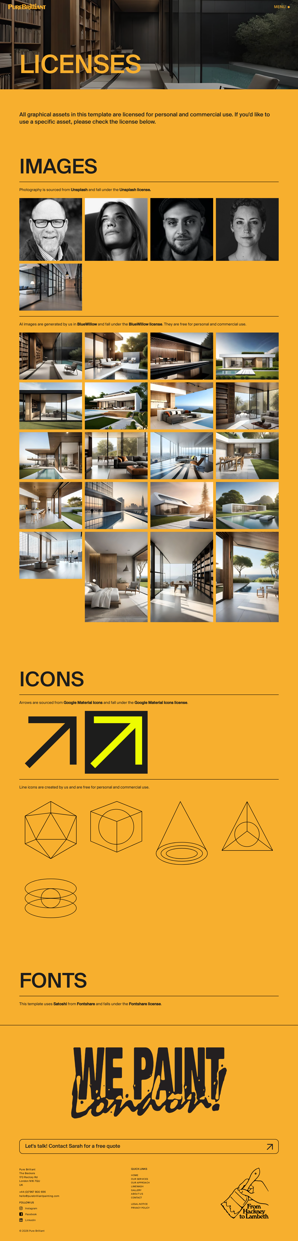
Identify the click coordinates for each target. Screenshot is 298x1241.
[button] (281, 7)
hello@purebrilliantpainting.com (39, 1196)
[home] (27, 7)
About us (137, 1194)
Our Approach (140, 1183)
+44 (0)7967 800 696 (32, 1192)
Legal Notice (139, 1204)
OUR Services (139, 1179)
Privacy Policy (140, 1208)
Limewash (137, 1186)
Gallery (136, 1190)
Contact (136, 1198)
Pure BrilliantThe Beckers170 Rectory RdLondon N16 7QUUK (29, 1177)
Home (134, 1175)
